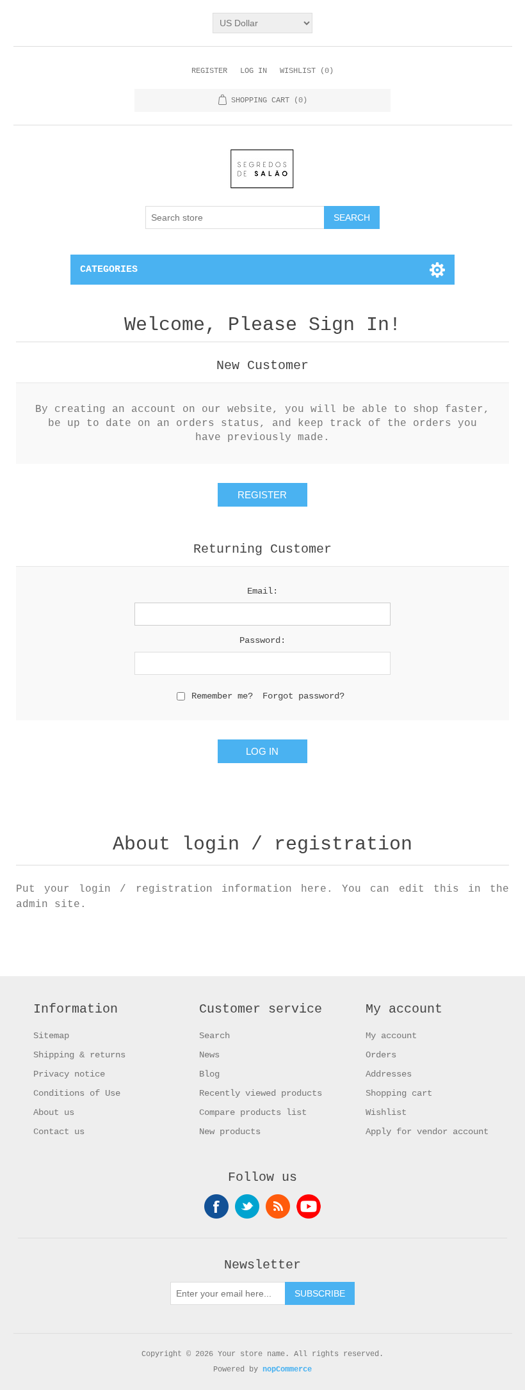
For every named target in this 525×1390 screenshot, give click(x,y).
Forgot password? (303, 696)
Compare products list (253, 1112)
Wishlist (386, 1112)
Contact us (59, 1131)
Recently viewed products (260, 1093)
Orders (381, 1055)
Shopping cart (399, 1093)
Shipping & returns (79, 1055)
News (209, 1055)
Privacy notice (69, 1074)
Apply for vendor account (427, 1131)
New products (230, 1131)
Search (214, 1036)
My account (391, 1036)
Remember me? (222, 696)
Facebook (216, 1206)
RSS (278, 1206)
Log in (253, 71)
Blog (209, 1074)
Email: (262, 591)
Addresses (389, 1074)
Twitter (247, 1206)
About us (53, 1112)
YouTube (308, 1206)
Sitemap (51, 1036)
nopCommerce (287, 1369)
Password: (262, 640)
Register (209, 71)
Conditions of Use (76, 1093)
